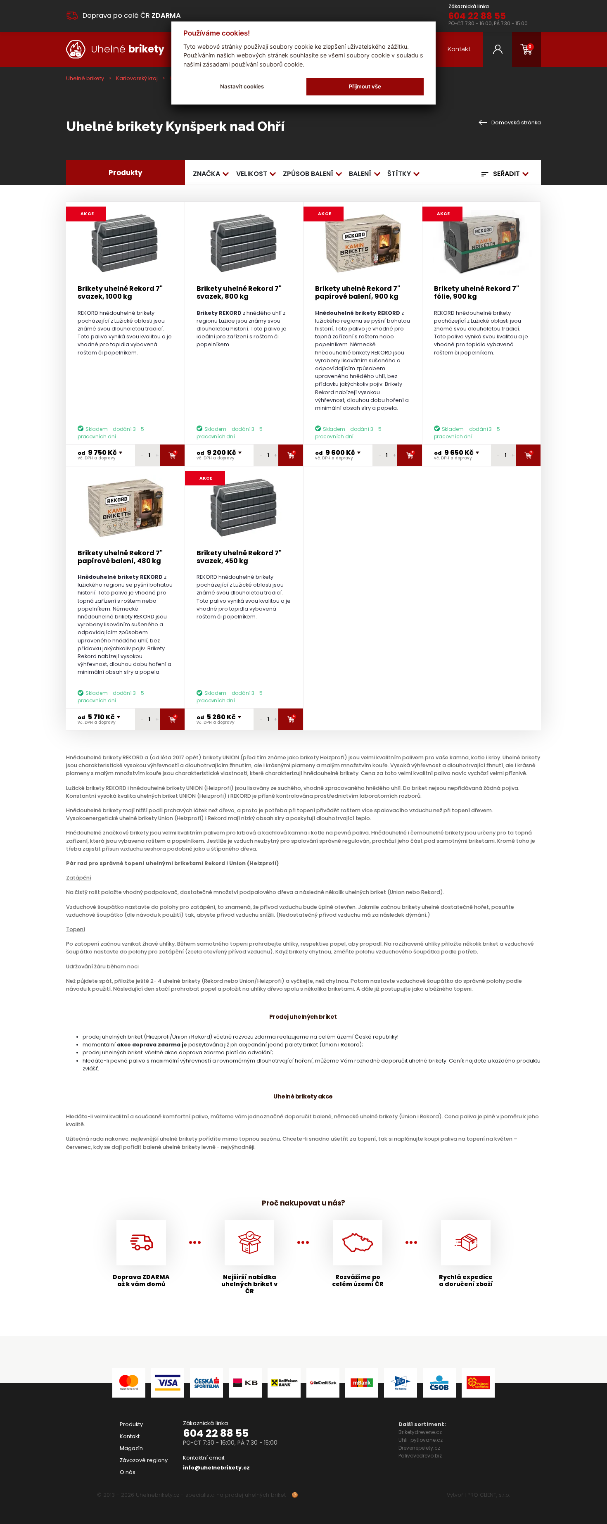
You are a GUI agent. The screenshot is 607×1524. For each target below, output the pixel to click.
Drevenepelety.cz (419, 1447)
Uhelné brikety (85, 78)
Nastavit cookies (242, 86)
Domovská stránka (515, 122)
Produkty (131, 1424)
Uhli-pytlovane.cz (420, 1439)
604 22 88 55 (216, 1433)
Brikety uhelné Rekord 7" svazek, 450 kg (239, 557)
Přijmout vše (365, 86)
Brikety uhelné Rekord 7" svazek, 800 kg (239, 292)
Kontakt (459, 49)
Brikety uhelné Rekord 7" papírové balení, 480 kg (120, 557)
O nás (127, 1472)
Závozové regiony (144, 1460)
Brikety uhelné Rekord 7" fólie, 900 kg (476, 292)
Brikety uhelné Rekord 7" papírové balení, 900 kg (357, 292)
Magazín (131, 1448)
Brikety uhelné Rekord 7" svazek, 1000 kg (120, 292)
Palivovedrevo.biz (420, 1455)
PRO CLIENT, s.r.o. (488, 1494)
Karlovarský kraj (137, 78)
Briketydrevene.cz (420, 1432)
